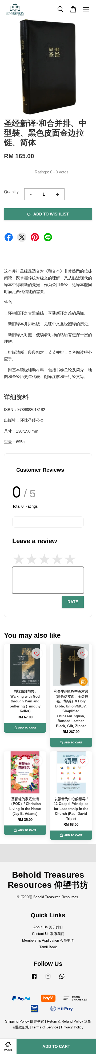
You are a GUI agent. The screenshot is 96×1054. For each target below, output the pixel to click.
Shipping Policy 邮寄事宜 (25, 1021)
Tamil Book (48, 947)
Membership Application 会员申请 (48, 940)
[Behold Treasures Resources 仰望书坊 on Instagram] (48, 979)
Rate (72, 602)
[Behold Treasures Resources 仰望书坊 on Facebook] (34, 979)
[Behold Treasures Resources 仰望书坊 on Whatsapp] (62, 979)
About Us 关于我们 (48, 927)
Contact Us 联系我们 (48, 934)
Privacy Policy (72, 1027)
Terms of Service (45, 1027)
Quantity (11, 191)
